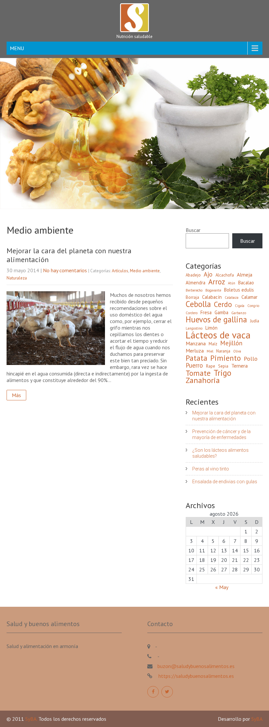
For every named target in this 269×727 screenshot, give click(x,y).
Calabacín (212, 297)
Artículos (120, 271)
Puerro (194, 365)
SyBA (256, 719)
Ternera (239, 365)
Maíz (213, 344)
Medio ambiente (145, 271)
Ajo (208, 274)
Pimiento (225, 357)
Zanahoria (203, 380)
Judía (254, 321)
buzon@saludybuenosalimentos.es (196, 666)
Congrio (253, 305)
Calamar (249, 297)
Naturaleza (17, 278)
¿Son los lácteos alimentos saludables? (220, 453)
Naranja (223, 351)
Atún (231, 283)
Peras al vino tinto (210, 468)
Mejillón (231, 343)
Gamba (221, 312)
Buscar (193, 230)
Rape (210, 366)
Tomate (198, 373)
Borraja (192, 297)
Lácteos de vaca (218, 335)
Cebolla (198, 304)
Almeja (244, 274)
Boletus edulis (239, 290)
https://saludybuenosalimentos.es (195, 676)
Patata (196, 357)
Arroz (216, 281)
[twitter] (167, 692)
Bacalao (246, 282)
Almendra (195, 282)
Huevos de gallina (216, 319)
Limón (211, 328)
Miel (210, 351)
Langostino (194, 328)
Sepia (223, 366)
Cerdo (223, 304)
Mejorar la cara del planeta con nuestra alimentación (69, 255)
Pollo (251, 358)
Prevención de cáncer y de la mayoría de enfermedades (221, 434)
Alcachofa (225, 275)
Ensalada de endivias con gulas (224, 481)
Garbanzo (238, 313)
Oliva (237, 351)
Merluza (195, 350)
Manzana (196, 343)
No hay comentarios (65, 270)
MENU (17, 48)
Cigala (239, 305)
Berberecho (194, 290)
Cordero (191, 313)
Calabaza (231, 297)
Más (16, 395)
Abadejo (193, 275)
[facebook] (153, 692)
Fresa (206, 312)
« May (221, 587)
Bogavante (213, 290)
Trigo (222, 373)
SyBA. (31, 719)
